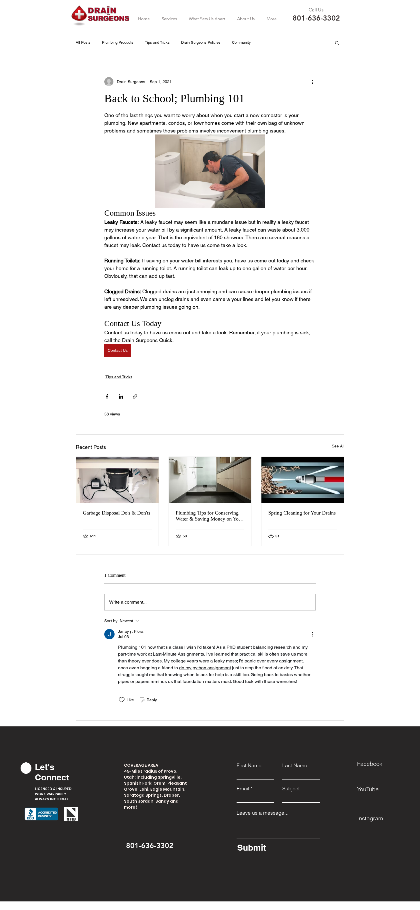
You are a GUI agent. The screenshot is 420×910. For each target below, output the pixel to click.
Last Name (294, 765)
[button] (169, 18)
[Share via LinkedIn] (121, 396)
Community (241, 42)
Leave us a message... (263, 812)
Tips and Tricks (157, 42)
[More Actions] (312, 634)
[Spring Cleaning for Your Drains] (302, 480)
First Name (249, 765)
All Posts (83, 42)
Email (243, 788)
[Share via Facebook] (107, 396)
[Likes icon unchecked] (121, 699)
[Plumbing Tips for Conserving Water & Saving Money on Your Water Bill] (210, 480)
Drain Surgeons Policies (201, 42)
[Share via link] (135, 396)
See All (338, 446)
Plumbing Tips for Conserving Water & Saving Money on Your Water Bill (209, 516)
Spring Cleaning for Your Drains (302, 513)
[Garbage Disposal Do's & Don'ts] (117, 480)
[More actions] (312, 81)
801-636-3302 (316, 18)
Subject (291, 788)
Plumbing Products (117, 42)
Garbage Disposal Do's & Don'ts (116, 513)
